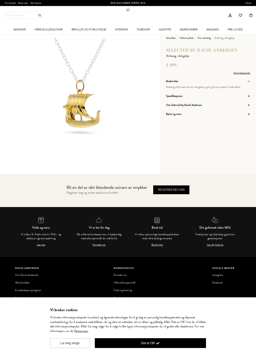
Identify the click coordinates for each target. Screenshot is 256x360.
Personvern (81, 331)
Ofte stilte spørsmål (124, 283)
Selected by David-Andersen (202, 50)
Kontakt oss (99, 245)
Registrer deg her (171, 190)
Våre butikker (22, 283)
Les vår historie (215, 245)
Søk (39, 15)
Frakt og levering (123, 290)
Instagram (217, 275)
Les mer (41, 245)
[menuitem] (19, 29)
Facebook (217, 283)
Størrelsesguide (241, 73)
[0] (251, 15)
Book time (157, 245)
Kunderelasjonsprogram (28, 290)
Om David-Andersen (26, 275)
